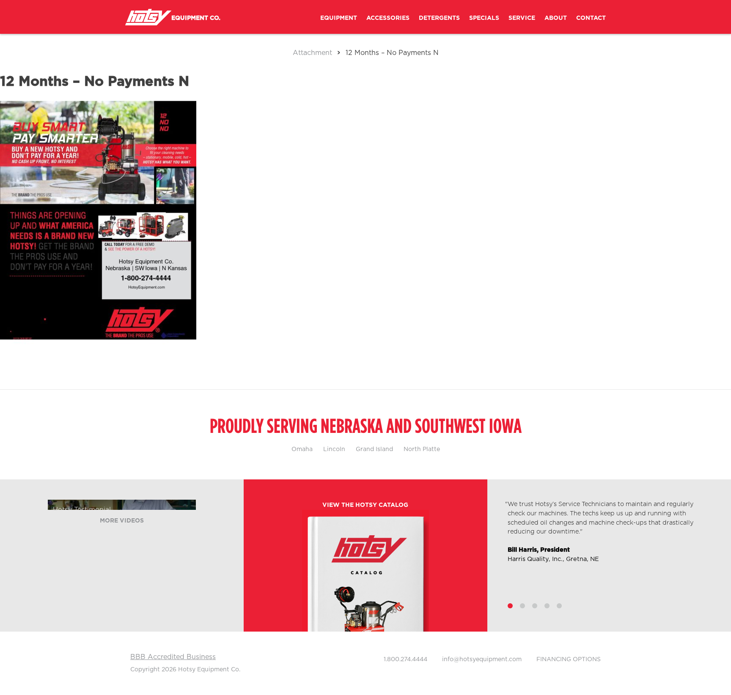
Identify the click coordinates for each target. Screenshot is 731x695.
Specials (484, 18)
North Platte (422, 449)
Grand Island (374, 449)
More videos (122, 521)
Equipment (338, 18)
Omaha (302, 449)
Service (521, 18)
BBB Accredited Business (173, 657)
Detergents (439, 18)
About (555, 18)
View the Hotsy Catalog (365, 505)
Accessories (387, 18)
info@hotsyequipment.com (482, 659)
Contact (591, 18)
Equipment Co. (195, 18)
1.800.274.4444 (405, 659)
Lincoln (334, 449)
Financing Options (568, 659)
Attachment (312, 52)
